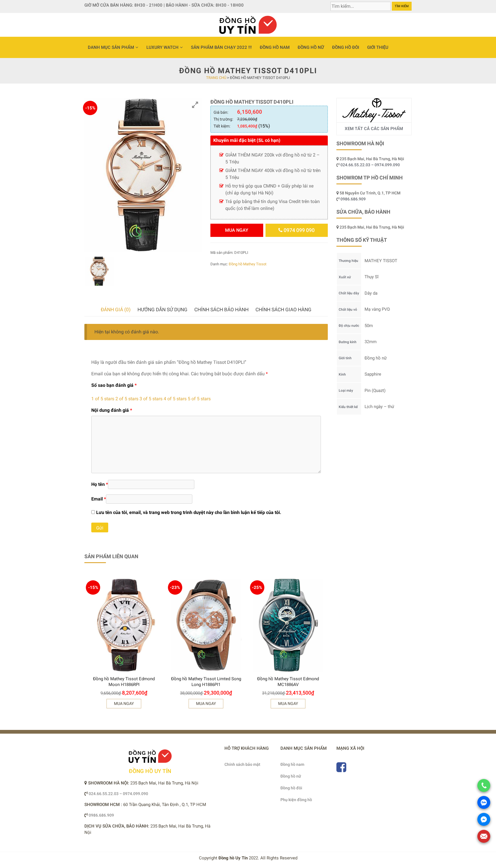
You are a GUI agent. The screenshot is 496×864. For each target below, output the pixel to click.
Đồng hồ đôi (345, 47)
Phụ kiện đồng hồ (296, 799)
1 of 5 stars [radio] (102, 398)
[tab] (115, 310)
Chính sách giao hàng (283, 309)
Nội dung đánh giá (111, 410)
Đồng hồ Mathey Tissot (247, 264)
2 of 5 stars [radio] (126, 398)
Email (98, 499)
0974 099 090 (298, 230)
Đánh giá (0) (116, 309)
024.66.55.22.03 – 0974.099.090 (370, 165)
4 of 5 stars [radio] (175, 398)
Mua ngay (236, 230)
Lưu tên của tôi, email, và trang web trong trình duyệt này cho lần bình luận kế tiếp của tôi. (188, 512)
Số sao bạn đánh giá (114, 385)
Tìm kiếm (402, 6)
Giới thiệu (377, 47)
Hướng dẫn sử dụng (162, 309)
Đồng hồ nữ (311, 47)
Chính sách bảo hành (221, 309)
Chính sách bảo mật (242, 764)
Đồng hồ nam (275, 47)
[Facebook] (341, 770)
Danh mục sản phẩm (111, 47)
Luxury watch (162, 47)
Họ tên (99, 484)
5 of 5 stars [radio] (199, 398)
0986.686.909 (353, 199)
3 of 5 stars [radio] (151, 398)
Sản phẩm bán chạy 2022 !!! (221, 47)
